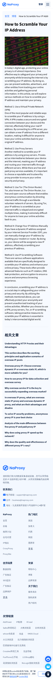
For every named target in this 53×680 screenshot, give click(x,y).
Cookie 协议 (23, 676)
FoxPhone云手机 (10, 657)
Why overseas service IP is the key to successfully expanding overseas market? (26, 390)
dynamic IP (22, 229)
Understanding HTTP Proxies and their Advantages (24, 345)
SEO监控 (6, 580)
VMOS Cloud (33, 633)
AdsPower (7, 622)
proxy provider (12, 177)
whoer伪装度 (9, 633)
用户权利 (32, 603)
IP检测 (19, 622)
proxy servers (30, 155)
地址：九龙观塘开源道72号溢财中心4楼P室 (25, 505)
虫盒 (21, 633)
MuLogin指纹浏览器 (31, 663)
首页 (7, 16)
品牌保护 (7, 591)
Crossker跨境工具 (11, 651)
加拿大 (31, 526)
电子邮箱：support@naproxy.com (21, 494)
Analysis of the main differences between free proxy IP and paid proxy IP (25, 425)
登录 (41, 4)
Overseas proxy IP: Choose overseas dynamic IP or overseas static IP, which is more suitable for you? (25, 369)
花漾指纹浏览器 (10, 663)
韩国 (30, 537)
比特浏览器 (40, 628)
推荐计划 (7, 531)
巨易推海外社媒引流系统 (14, 645)
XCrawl (29, 622)
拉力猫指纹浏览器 (26, 639)
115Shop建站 (28, 657)
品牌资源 (32, 580)
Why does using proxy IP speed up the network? (24, 434)
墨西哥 (31, 543)
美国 (30, 520)
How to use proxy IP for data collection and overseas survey (26, 380)
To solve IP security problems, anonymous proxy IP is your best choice (26, 415)
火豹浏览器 (25, 628)
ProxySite (7, 554)
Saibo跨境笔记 (9, 628)
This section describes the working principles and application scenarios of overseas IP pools (24, 356)
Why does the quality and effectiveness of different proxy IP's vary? (26, 443)
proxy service (16, 171)
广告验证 (7, 574)
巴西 (30, 531)
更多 (30, 548)
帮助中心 (32, 569)
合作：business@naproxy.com (19, 500)
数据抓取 (7, 569)
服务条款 (32, 591)
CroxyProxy (8, 548)
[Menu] (48, 4)
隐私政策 (13, 676)
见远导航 (27, 651)
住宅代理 (7, 537)
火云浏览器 (8, 639)
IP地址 (6, 543)
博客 (14, 16)
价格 (5, 526)
